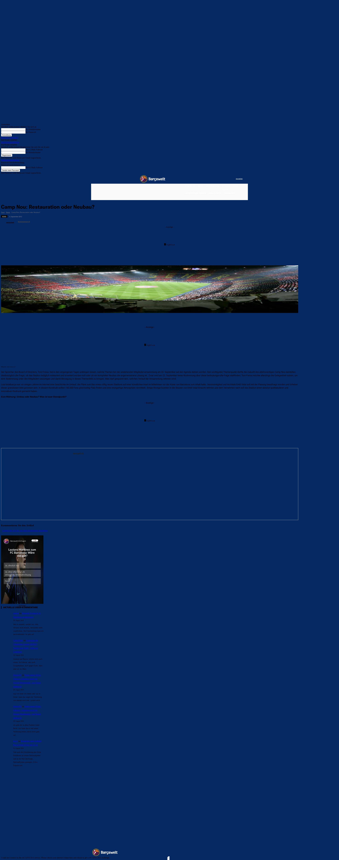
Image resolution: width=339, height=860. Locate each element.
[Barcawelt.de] (152, 178)
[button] (244, 197)
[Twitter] (228, 179)
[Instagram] (223, 179)
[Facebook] (217, 179)
